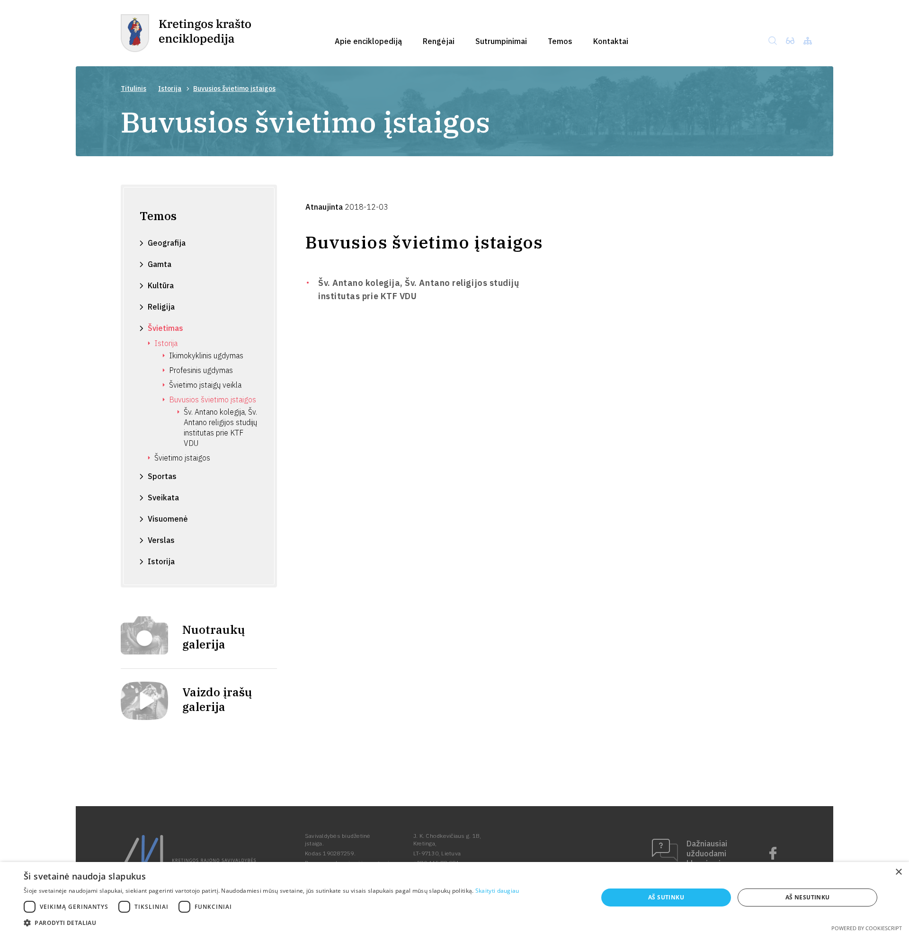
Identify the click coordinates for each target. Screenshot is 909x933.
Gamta (159, 264)
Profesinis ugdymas (201, 370)
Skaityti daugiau (497, 891)
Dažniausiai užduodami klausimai (706, 853)
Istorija (169, 88)
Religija (161, 306)
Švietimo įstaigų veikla (205, 385)
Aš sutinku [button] (666, 897)
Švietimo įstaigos (182, 457)
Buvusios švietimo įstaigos (212, 399)
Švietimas (165, 328)
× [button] (898, 872)
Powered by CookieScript (866, 928)
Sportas (162, 476)
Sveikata (163, 497)
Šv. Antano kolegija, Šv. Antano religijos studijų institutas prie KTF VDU (220, 427)
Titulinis (133, 88)
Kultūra (161, 285)
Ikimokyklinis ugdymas (206, 355)
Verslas (161, 540)
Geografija (167, 243)
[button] (271, 922)
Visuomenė (168, 519)
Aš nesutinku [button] (807, 897)
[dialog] (454, 897)
